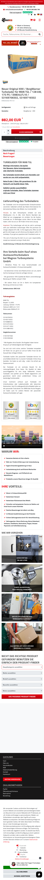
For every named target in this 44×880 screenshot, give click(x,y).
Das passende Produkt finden (22, 696)
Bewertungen (9, 156)
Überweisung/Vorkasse (10, 791)
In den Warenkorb (26, 132)
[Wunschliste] (28, 14)
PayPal (5, 789)
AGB (4, 767)
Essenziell (23, 845)
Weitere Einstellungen (22, 859)
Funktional (23, 857)
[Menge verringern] (8, 133)
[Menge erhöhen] (8, 130)
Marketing (23, 850)
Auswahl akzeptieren (22, 876)
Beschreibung (9, 150)
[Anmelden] (31, 14)
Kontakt (5, 772)
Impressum (6, 774)
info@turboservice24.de (14, 9)
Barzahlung (6, 796)
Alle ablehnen (22, 872)
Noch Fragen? (9, 153)
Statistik (23, 848)
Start (4, 761)
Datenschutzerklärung (10, 770)
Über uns (6, 763)
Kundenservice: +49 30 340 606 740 (22, 7)
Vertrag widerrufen (12, 779)
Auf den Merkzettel (22, 138)
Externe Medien (23, 852)
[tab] (22, 150)
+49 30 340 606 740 (33, 9)
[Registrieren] (35, 14)
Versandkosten (16, 127)
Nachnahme (7, 793)
